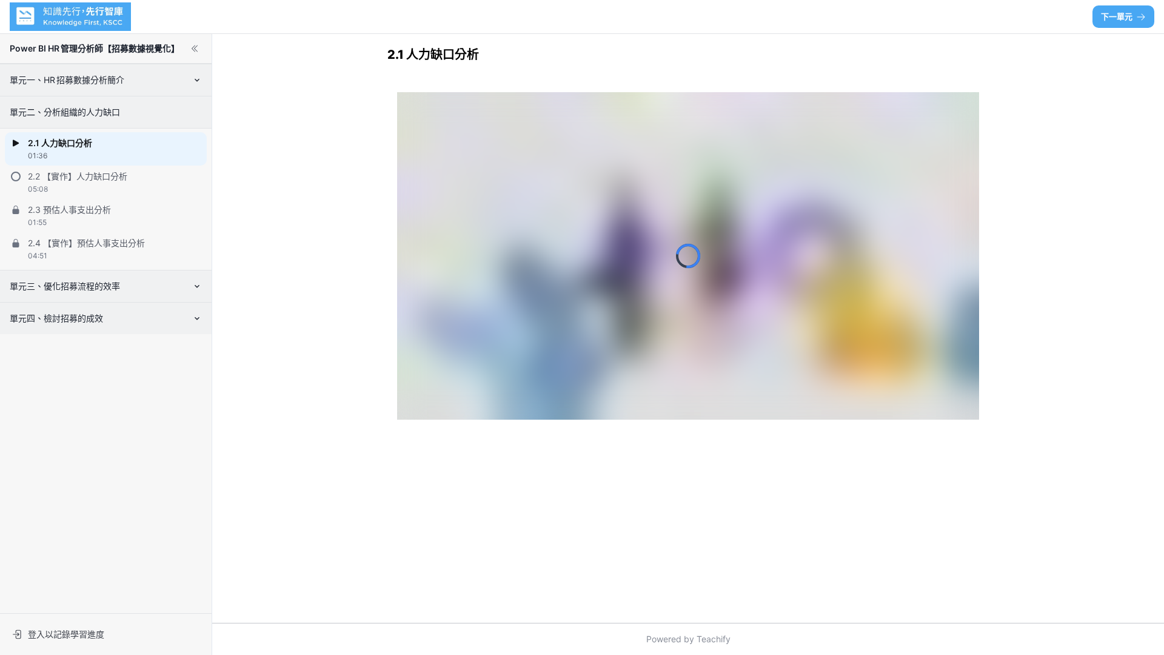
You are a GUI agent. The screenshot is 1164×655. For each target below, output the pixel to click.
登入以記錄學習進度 (66, 634)
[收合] (194, 48)
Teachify (714, 639)
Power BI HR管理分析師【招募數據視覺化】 (94, 48)
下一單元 (1116, 16)
